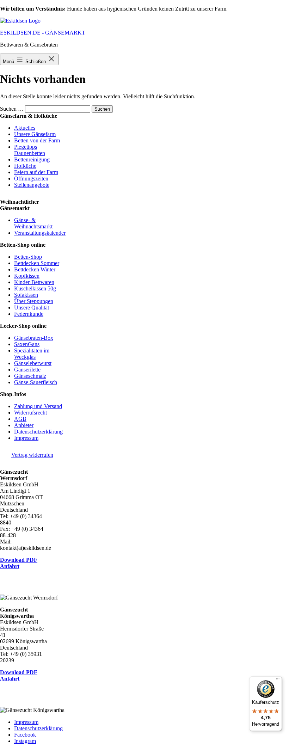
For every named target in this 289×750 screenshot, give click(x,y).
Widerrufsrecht (30, 413)
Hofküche (25, 166)
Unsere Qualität (31, 308)
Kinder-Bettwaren (34, 282)
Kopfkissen (26, 276)
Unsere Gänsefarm (35, 134)
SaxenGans (26, 344)
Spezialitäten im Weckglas (31, 354)
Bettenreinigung (32, 159)
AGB (20, 419)
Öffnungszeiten (31, 179)
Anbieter (23, 425)
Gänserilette (27, 370)
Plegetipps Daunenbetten (29, 150)
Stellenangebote (31, 185)
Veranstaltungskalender (40, 233)
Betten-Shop (28, 257)
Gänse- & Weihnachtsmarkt (33, 223)
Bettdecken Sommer (36, 263)
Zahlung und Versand (38, 406)
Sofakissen (26, 295)
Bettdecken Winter (34, 269)
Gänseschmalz (30, 376)
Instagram (25, 741)
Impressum (26, 438)
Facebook (25, 735)
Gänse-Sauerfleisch (35, 382)
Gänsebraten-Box (33, 338)
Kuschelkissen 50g (35, 288)
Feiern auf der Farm (36, 172)
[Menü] (277, 680)
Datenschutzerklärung (38, 432)
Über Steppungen (33, 301)
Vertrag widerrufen (32, 455)
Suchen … (12, 109)
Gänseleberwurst (32, 363)
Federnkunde (28, 314)
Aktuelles (24, 128)
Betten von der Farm (37, 140)
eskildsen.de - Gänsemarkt (42, 33)
